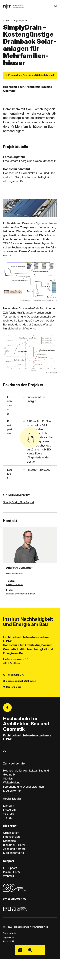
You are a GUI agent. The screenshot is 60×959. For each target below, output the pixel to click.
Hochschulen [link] (11, 836)
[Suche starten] (30, 950)
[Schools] (20, 950)
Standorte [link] (9, 840)
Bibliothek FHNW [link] (14, 844)
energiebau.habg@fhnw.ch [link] (21, 681)
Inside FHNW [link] (11, 872)
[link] (13, 6)
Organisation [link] (11, 832)
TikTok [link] (7, 817)
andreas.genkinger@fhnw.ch (20, 593)
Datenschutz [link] (9, 933)
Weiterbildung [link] (11, 782)
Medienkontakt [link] (12, 790)
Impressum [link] (8, 937)
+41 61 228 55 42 (14, 584)
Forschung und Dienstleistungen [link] (23, 786)
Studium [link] (8, 778)
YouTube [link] (8, 813)
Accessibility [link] (9, 941)
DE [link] (55, 6)
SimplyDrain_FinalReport (18, 502)
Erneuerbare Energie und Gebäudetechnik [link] (31, 75)
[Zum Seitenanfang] (7, 707)
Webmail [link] (8, 876)
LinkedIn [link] (8, 805)
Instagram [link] (9, 809)
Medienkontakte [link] (13, 852)
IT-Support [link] (10, 868)
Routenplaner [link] (13, 687)
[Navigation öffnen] (40, 950)
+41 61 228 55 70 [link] (15, 675)
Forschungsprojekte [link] (16, 20)
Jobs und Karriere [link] (14, 848)
